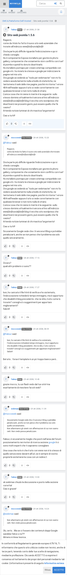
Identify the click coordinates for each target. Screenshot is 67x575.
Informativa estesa (54, 563)
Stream (4, 12)
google (52, 442)
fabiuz (14, 30)
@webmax (8, 514)
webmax (14, 409)
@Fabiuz (7, 142)
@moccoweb (9, 414)
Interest (11, 12)
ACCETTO (59, 570)
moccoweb (16, 138)
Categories (21, 12)
